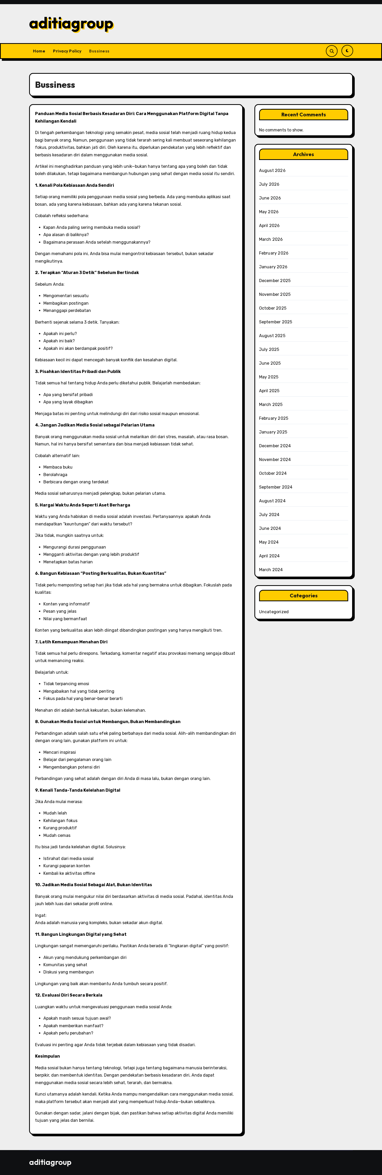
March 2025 (271, 404)
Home (39, 51)
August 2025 (272, 335)
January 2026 (273, 266)
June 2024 (270, 528)
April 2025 (269, 390)
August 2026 (272, 170)
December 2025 (275, 280)
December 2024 (275, 445)
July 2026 (269, 184)
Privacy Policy (67, 51)
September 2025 (275, 321)
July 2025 (269, 349)
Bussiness (99, 51)
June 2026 (270, 198)
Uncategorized (274, 611)
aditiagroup (71, 22)
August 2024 (272, 500)
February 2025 (273, 418)
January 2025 (273, 432)
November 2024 (275, 459)
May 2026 (269, 211)
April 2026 (269, 225)
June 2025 (270, 363)
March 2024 (271, 569)
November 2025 (275, 294)
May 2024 (269, 542)
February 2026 (274, 253)
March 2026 (271, 239)
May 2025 (269, 377)
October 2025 (272, 308)
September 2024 (276, 487)
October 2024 (273, 473)
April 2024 (269, 555)
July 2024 (269, 514)
